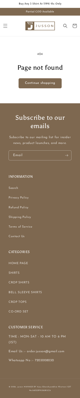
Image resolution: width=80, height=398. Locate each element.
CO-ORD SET (18, 311)
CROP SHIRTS (19, 282)
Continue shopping (40, 83)
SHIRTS (14, 273)
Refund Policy (19, 207)
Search (13, 188)
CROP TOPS (17, 302)
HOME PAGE (18, 263)
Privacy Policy (19, 197)
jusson (20, 387)
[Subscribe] (66, 155)
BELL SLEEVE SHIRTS (25, 292)
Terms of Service (20, 226)
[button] (5, 26)
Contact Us (17, 236)
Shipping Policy (20, 217)
